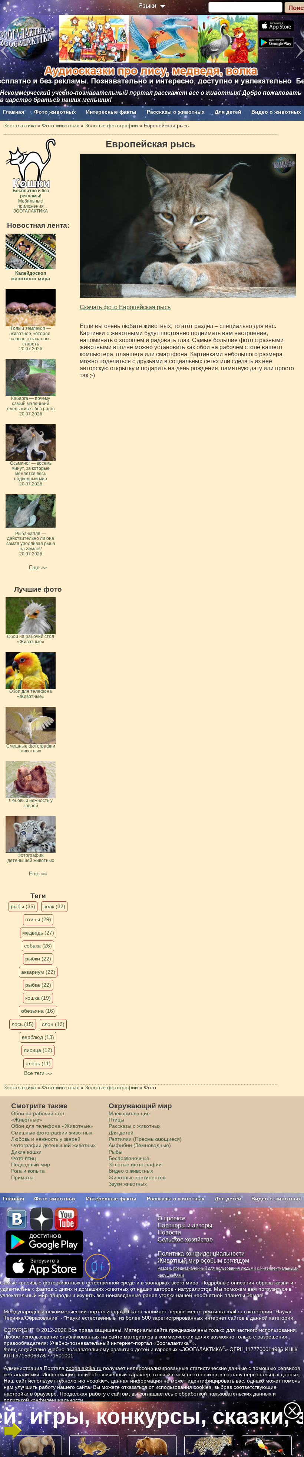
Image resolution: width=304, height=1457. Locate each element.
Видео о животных (276, 112)
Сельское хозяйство (185, 1239)
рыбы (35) (23, 906)
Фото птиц (23, 1158)
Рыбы (115, 1152)
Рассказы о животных (176, 112)
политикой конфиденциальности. (44, 1400)
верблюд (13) (38, 1037)
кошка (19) (38, 998)
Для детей (228, 112)
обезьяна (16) (38, 1011)
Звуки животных (128, 1184)
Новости (169, 1232)
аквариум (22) (38, 972)
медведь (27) (38, 933)
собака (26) (38, 946)
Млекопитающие (129, 1113)
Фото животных (55, 112)
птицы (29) (38, 919)
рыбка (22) (38, 985)
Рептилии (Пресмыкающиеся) (145, 1139)
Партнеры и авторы (185, 1225)
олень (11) (38, 1063)
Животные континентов (137, 1177)
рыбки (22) (38, 959)
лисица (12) (38, 1050)
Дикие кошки (26, 1152)
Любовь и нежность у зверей (45, 1139)
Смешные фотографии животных (51, 1133)
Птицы (116, 1120)
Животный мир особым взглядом (203, 1260)
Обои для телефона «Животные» (52, 1126)
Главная (13, 112)
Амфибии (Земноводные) (140, 1145)
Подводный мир (30, 1164)
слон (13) (53, 1024)
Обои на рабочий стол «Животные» (38, 1116)
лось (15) (22, 1024)
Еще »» (38, 567)
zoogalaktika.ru (84, 1368)
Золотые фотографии (135, 1164)
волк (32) (54, 906)
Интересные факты (111, 112)
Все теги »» (38, 1073)
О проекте (171, 1218)
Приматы (22, 1177)
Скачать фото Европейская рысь (125, 307)
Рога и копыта (28, 1171)
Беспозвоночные (129, 1158)
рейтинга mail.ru (222, 1311)
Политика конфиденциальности (201, 1253)
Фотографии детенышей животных (53, 1145)
